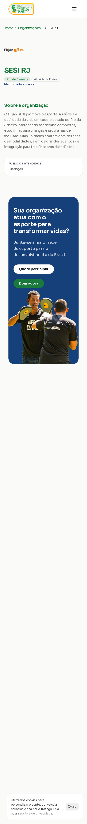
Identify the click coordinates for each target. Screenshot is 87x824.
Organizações (29, 28)
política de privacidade (36, 813)
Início (9, 28)
